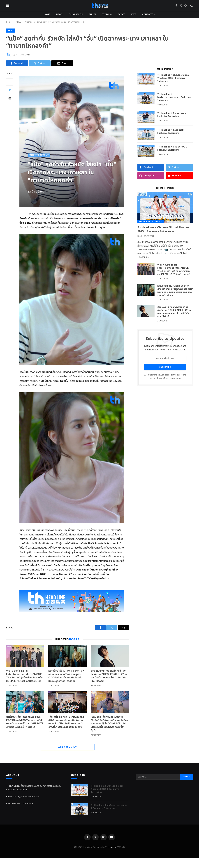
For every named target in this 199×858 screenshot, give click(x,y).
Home (47, 14)
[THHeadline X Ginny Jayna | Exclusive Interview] (146, 117)
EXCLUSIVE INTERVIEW (150, 221)
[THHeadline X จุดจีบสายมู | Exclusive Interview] (146, 134)
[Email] (9, 98)
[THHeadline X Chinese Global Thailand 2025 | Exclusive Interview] (146, 79)
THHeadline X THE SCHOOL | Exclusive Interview (173, 148)
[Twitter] (9, 90)
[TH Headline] (99, 5)
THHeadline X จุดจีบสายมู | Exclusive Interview (171, 131)
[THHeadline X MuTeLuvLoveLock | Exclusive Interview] (146, 98)
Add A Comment (67, 747)
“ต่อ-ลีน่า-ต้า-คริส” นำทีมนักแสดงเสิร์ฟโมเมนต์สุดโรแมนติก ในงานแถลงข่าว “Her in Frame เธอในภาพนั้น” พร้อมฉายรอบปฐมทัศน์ (66, 722)
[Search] (191, 5)
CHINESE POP (76, 14)
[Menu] (7, 5)
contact (147, 14)
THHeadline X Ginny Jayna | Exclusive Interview (172, 115)
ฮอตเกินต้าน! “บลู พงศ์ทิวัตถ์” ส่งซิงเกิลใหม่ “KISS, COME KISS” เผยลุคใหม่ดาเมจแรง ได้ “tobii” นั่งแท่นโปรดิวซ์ (109, 676)
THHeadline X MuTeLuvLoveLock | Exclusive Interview (174, 97)
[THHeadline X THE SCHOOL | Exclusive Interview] (146, 151)
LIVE (133, 14)
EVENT (121, 14)
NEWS (59, 14)
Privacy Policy (163, 378)
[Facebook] (9, 82)
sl (16, 54)
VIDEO (105, 14)
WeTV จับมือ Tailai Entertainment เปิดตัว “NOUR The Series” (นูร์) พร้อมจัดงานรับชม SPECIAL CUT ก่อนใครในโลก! (24, 676)
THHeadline (110, 847)
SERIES (92, 14)
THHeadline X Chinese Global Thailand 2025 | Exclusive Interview (173, 78)
